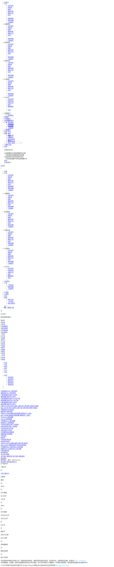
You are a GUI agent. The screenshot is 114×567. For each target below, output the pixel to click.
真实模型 (11, 122)
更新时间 (11, 384)
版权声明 (9, 456)
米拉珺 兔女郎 (5, 441)
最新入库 (11, 13)
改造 (9, 104)
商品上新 (11, 135)
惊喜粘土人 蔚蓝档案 (7, 422)
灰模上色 (11, 103)
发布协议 (3, 458)
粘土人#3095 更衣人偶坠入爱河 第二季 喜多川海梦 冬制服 (19, 408)
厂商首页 (11, 124)
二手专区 (11, 137)
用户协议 (16, 456)
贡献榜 (6, 117)
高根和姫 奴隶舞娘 (6, 434)
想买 (5, 366)
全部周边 (11, 115)
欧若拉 (3, 437)
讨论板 (6, 118)
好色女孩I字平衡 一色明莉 (9, 426)
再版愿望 (11, 18)
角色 (9, 129)
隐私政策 (22, 456)
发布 (9, 110)
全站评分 (11, 377)
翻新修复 (11, 106)
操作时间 (11, 382)
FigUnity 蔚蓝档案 (6, 419)
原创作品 (11, 101)
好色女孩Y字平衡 (6, 430)
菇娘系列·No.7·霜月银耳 (8, 393)
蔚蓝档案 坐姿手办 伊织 (8, 396)
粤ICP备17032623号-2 (62, 565)
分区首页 (11, 5)
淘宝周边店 (11, 141)
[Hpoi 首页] (6, 2)
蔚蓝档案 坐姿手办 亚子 (8, 404)
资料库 (10, 7)
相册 (9, 9)
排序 (5, 375)
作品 (9, 131)
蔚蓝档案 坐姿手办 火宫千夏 (10, 400)
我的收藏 (11, 20)
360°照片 (7, 120)
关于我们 (3, 456)
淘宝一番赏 (11, 143)
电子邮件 (3, 462)
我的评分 (11, 381)
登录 (5, 146)
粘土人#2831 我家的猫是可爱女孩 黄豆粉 (13, 445)
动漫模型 (11, 120)
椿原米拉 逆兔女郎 (6, 411)
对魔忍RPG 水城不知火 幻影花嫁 (11, 449)
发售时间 (11, 379)
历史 (5, 131)
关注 (5, 364)
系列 (9, 133)
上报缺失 (11, 22)
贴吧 (8, 462)
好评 (9, 15)
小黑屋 (6, 130)
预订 (5, 368)
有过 (5, 372)
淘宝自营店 (11, 139)
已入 (5, 370)
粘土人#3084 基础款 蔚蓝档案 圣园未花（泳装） (16, 415)
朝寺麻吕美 (4, 452)
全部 (5, 362)
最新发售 (11, 11)
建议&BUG (13, 462)
